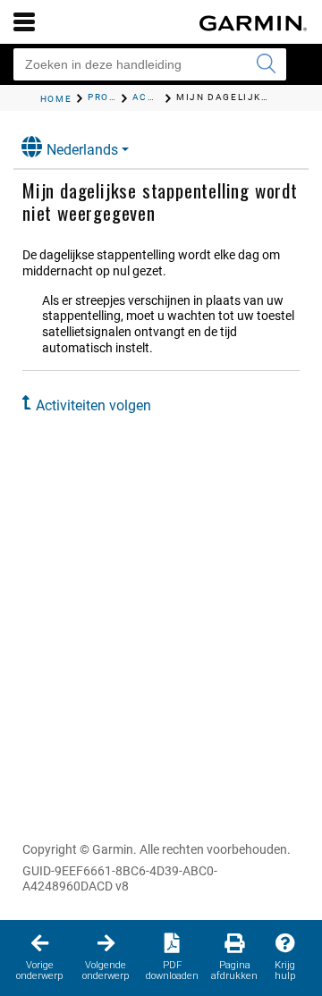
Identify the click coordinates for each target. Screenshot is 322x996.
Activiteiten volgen (93, 405)
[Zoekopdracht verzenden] (265, 64)
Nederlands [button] (82, 149)
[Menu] (24, 21)
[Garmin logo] (253, 23)
